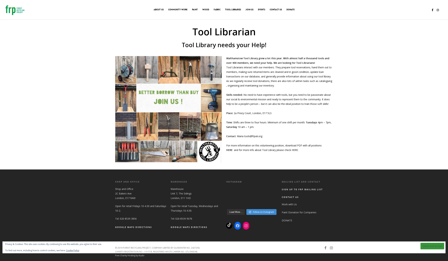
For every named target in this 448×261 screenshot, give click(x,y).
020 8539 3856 (128, 218)
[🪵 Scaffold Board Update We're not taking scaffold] (232, 204)
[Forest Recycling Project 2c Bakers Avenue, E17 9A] (245, 197)
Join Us (249, 9)
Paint (195, 9)
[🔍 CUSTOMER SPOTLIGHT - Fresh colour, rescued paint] (232, 190)
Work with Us (289, 204)
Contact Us (276, 9)
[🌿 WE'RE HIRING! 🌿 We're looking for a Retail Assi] (271, 197)
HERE (295, 150)
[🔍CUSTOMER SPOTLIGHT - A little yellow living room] (258, 190)
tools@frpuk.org (253, 136)
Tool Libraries (233, 9)
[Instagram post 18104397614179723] (232, 197)
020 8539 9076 (183, 218)
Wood (205, 9)
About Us (159, 9)
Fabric (217, 9)
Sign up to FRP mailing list (302, 189)
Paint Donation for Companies (299, 212)
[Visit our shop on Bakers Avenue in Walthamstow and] (258, 197)
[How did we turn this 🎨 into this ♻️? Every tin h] (258, 204)
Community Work (177, 9)
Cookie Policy (72, 250)
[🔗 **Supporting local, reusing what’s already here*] (245, 190)
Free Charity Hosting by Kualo (129, 255)
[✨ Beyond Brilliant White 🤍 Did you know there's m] (271, 204)
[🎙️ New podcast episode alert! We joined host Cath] (245, 204)
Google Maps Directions (133, 227)
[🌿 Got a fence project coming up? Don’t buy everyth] (271, 190)
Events (261, 9)
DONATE (290, 9)
